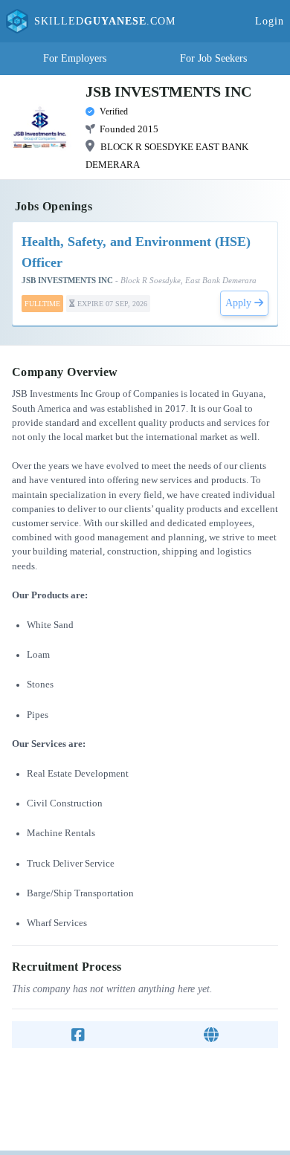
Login (269, 21)
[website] (211, 1034)
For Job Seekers (213, 58)
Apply (239, 302)
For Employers (74, 58)
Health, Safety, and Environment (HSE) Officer (136, 252)
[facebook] (78, 1034)
